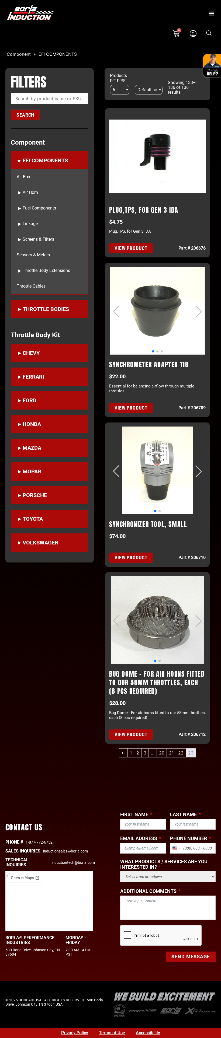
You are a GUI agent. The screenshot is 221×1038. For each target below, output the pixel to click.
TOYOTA (33, 519)
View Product (131, 248)
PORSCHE (35, 495)
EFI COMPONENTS (58, 54)
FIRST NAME (134, 814)
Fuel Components (39, 208)
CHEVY (31, 353)
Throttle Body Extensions (46, 270)
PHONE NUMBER (188, 838)
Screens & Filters (38, 239)
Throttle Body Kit (35, 335)
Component (19, 54)
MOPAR (32, 471)
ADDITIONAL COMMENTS (148, 891)
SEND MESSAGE (190, 956)
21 (171, 753)
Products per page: (118, 78)
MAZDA (32, 448)
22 (181, 753)
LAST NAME (183, 814)
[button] (211, 13)
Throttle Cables (31, 286)
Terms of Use (112, 1032)
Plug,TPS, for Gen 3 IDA (143, 210)
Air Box (23, 176)
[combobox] (176, 848)
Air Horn (30, 192)
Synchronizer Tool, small (148, 524)
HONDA (32, 424)
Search (25, 115)
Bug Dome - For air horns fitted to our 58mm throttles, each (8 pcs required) (157, 682)
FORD (29, 400)
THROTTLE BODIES (46, 309)
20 (161, 753)
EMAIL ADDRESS (138, 838)
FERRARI (33, 376)
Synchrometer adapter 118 (149, 364)
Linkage (30, 223)
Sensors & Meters (33, 255)
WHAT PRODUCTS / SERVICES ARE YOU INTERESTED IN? (164, 864)
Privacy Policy (74, 1032)
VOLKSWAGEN (40, 542)
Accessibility (148, 1032)
